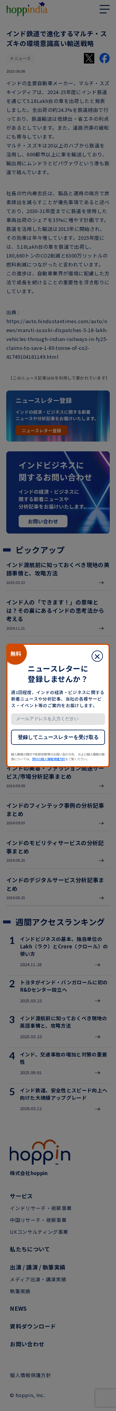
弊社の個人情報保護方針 (48, 759)
